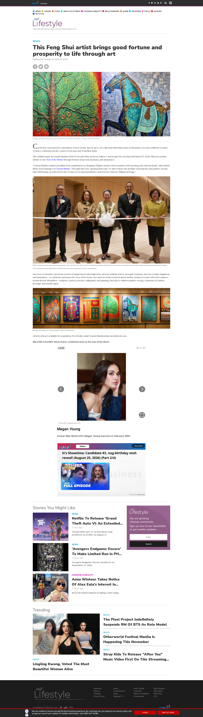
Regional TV (118, 696)
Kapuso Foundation (141, 693)
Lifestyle (43, 3)
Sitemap (97, 693)
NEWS (36, 41)
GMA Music (158, 691)
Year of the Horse (54, 159)
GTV (155, 696)
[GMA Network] (35, 2)
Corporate (138, 691)
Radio (115, 693)
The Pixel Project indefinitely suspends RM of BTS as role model (135, 622)
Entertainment (119, 691)
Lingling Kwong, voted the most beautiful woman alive (61, 666)
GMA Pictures (159, 688)
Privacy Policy (99, 696)
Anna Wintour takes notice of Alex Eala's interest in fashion (96, 582)
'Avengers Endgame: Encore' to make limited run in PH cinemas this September (96, 551)
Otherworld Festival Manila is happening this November (129, 639)
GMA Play (158, 693)
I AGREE (145, 712)
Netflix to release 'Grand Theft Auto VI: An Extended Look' (96, 521)
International (139, 696)
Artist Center (139, 688)
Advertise (98, 688)
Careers (97, 691)
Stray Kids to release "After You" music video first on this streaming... (136, 657)
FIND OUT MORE (168, 712)
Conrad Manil (62, 168)
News (115, 688)
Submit (148, 544)
